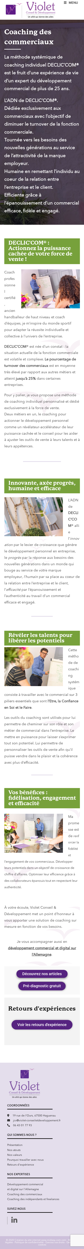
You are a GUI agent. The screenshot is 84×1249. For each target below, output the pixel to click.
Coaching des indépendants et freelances (33, 1199)
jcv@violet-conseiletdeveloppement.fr (37, 1120)
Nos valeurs (14, 1155)
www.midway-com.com (53, 1240)
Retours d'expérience (20, 1164)
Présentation (14, 1145)
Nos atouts (14, 1150)
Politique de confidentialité (29, 1242)
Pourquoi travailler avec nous (25, 1160)
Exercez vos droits (55, 1242)
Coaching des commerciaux (24, 1194)
